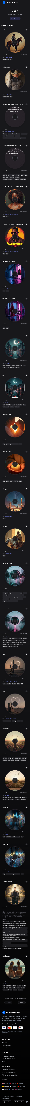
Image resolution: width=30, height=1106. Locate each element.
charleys (17, 760)
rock (4, 597)
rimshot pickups (7, 943)
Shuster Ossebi (8, 441)
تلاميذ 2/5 (4, 489)
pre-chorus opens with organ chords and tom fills (14, 931)
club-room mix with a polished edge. (12, 948)
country (15, 595)
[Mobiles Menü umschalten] (25, 2)
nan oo (6, 983)
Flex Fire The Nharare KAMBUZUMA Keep (14, 187)
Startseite (5, 1042)
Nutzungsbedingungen (9, 1072)
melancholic (19, 365)
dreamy (5, 133)
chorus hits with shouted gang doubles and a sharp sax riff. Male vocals (14, 935)
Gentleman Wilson (7, 881)
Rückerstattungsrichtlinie (10, 1075)
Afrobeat (16, 444)
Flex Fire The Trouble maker (11, 214)
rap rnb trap (11, 760)
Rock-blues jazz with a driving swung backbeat (14, 923)
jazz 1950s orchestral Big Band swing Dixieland (14, 138)
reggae (12, 367)
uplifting (13, 597)
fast (7, 136)
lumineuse (5, 728)
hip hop (25, 593)
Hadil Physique (8, 516)
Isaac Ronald (8, 288)
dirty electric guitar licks (9, 925)
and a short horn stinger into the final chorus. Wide (14, 945)
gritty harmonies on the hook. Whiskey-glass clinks (14, 940)
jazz (11, 59)
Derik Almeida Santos (10, 131)
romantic (8, 365)
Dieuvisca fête (6, 414)
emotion (24, 758)
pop (4, 365)
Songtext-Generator (8, 1059)
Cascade (7, 756)
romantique (18, 758)
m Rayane (7, 590)
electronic (14, 593)
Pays (20, 444)
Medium (18, 133)
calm (26, 133)
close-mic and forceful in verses (11, 937)
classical (12, 136)
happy (20, 593)
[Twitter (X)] (27, 1102)
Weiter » (22, 1002)
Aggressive (6, 59)
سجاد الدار (7, 363)
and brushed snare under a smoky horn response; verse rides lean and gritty (12, 928)
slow (9, 133)
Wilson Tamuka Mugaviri (10, 909)
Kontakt (4, 1048)
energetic (5, 593)
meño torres (6, 30)
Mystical (17, 136)
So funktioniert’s (7, 1045)
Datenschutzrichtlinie (8, 1069)
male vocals (6, 921)
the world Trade (7, 563)
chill (18, 599)
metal (7, 597)
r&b (4, 216)
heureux (5, 760)
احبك (3, 336)
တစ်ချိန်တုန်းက (6, 956)
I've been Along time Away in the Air (12, 104)
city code (5, 807)
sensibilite (23, 760)
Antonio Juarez (8, 57)
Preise (4, 1061)
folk (20, 595)
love (7, 291)
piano (7, 444)
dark (22, 133)
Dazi (3, 654)
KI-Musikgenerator (8, 1056)
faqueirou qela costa (8, 261)
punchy (19, 921)
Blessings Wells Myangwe (11, 681)
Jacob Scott (7, 834)
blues (13, 133)
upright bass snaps (20, 925)
